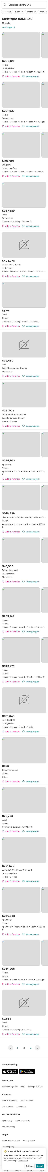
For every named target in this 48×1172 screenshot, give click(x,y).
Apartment (6, 464)
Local (4, 215)
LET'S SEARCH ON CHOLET (14, 414)
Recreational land (10, 570)
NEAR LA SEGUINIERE (11, 264)
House (5, 65)
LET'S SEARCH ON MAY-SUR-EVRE (17, 870)
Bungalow (6, 165)
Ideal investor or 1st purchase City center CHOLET (24, 517)
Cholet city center (10, 770)
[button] (10, 1047)
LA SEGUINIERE (8, 720)
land (4, 364)
